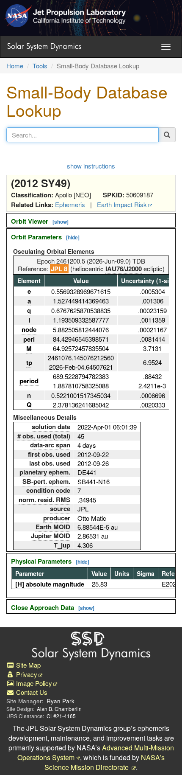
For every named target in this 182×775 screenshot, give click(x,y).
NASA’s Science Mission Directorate (104, 762)
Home (14, 65)
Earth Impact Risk (122, 204)
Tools (40, 65)
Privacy (25, 674)
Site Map (27, 664)
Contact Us (30, 692)
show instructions (91, 165)
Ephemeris (70, 204)
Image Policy (33, 683)
